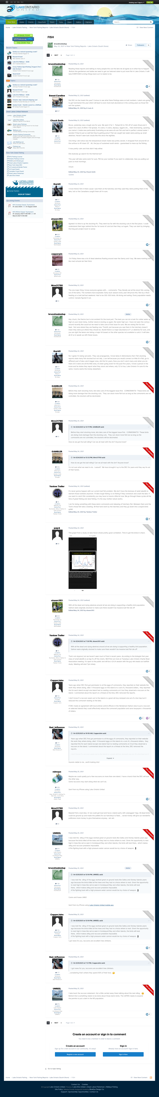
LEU (11, 2)
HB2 (14, 58)
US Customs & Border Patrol (17, 167)
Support (64, 1092)
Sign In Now (123, 1054)
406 (58, 234)
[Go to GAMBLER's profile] (57, 393)
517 (58, 200)
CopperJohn (57, 680)
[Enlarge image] (138, 890)
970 (58, 849)
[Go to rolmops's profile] (9, 53)
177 (58, 743)
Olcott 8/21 (16, 74)
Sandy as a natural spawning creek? (25, 52)
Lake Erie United (18, 120)
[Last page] (61, 55)
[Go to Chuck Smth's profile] (57, 127)
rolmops (15, 53)
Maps (69, 22)
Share (129, 45)
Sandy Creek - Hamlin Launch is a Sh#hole (27, 105)
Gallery (78, 22)
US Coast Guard (13, 169)
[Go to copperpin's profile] (57, 260)
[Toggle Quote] (72, 427)
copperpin (56, 254)
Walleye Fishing (112, 1087)
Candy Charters (13, 191)
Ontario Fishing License (16, 159)
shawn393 (57, 219)
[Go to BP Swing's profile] (9, 106)
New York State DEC (15, 165)
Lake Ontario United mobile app (101, 905)
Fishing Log (16, 146)
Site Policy (59, 1089)
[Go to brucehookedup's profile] (50, 45)
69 (58, 544)
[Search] (150, 22)
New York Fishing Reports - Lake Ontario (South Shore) (87, 46)
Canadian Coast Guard (16, 171)
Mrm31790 (57, 285)
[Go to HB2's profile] (9, 58)
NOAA (10, 161)
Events (30, 22)
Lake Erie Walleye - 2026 (21, 62)
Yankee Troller (17, 71)
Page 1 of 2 (70, 55)
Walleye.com (17, 130)
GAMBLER (57, 386)
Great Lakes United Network (17, 112)
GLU (22, 2)
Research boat (18, 57)
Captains (89, 22)
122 (58, 136)
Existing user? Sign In (136, 2)
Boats (52, 22)
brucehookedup (60, 44)
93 (58, 301)
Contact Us (75, 1084)
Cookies (85, 1084)
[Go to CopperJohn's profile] (57, 687)
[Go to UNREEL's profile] (57, 840)
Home (22, 22)
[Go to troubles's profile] (9, 101)
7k (58, 502)
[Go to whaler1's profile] (9, 75)
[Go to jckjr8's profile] (57, 535)
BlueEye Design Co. (97, 1089)
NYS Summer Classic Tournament (24, 205)
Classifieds (42, 22)
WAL (18, 2)
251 (58, 269)
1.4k (58, 79)
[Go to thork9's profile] (57, 191)
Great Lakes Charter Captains (18, 163)
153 (58, 696)
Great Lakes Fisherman (16, 173)
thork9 (57, 184)
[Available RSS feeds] (151, 1077)
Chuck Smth (56, 120)
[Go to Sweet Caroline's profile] (57, 102)
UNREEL (57, 833)
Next (56, 55)
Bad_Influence (57, 727)
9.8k (58, 402)
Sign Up (149, 2)
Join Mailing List (18, 142)
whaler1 (15, 76)
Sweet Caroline (57, 95)
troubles (15, 102)
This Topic (141, 22)
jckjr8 (57, 528)
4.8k (58, 787)
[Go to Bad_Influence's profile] (57, 734)
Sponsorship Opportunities (78, 1092)
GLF (15, 2)
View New (11, 22)
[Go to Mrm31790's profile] (57, 292)
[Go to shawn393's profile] (57, 225)
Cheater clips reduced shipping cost (25, 100)
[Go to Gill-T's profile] (9, 63)
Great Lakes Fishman (20, 124)
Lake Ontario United (19, 115)
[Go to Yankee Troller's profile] (9, 68)
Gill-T (14, 64)
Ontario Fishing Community (21, 134)
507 (58, 111)
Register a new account (75, 1054)
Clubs (61, 22)
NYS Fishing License (15, 156)
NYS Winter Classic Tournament (23, 212)
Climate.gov (20, 161)
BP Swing (15, 107)
